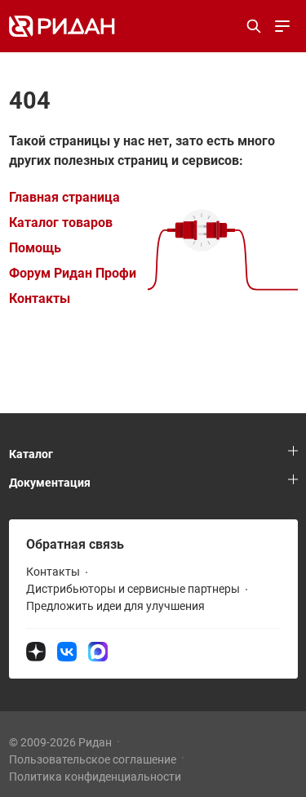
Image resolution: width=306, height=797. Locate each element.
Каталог (31, 454)
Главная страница (64, 197)
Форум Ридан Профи (72, 273)
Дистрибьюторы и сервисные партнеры (133, 588)
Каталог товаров (61, 222)
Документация (50, 482)
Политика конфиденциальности (95, 776)
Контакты (39, 298)
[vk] (67, 650)
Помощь (35, 248)
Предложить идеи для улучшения (115, 605)
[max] (98, 650)
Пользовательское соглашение (92, 759)
